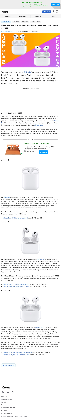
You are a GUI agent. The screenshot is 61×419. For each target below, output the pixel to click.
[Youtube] (8, 392)
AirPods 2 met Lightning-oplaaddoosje (15, 218)
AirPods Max (38, 125)
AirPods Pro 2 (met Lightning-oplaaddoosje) (17, 352)
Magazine (4, 396)
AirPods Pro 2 (35, 21)
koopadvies (6, 21)
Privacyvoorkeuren (6, 413)
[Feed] (13, 392)
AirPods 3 (25, 21)
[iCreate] (5, 11)
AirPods (27, 72)
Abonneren (46, 11)
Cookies (3, 402)
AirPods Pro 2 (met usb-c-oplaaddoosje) (16, 355)
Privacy (3, 405)
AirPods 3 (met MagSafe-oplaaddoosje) (16, 286)
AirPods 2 (16, 21)
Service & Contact (6, 399)
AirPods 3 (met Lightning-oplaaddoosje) (16, 284)
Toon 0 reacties (9, 365)
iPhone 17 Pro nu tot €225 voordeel (36, 143)
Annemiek (7, 31)
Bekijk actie (55, 4)
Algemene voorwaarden (8, 407)
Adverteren (4, 410)
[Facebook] (2, 392)
